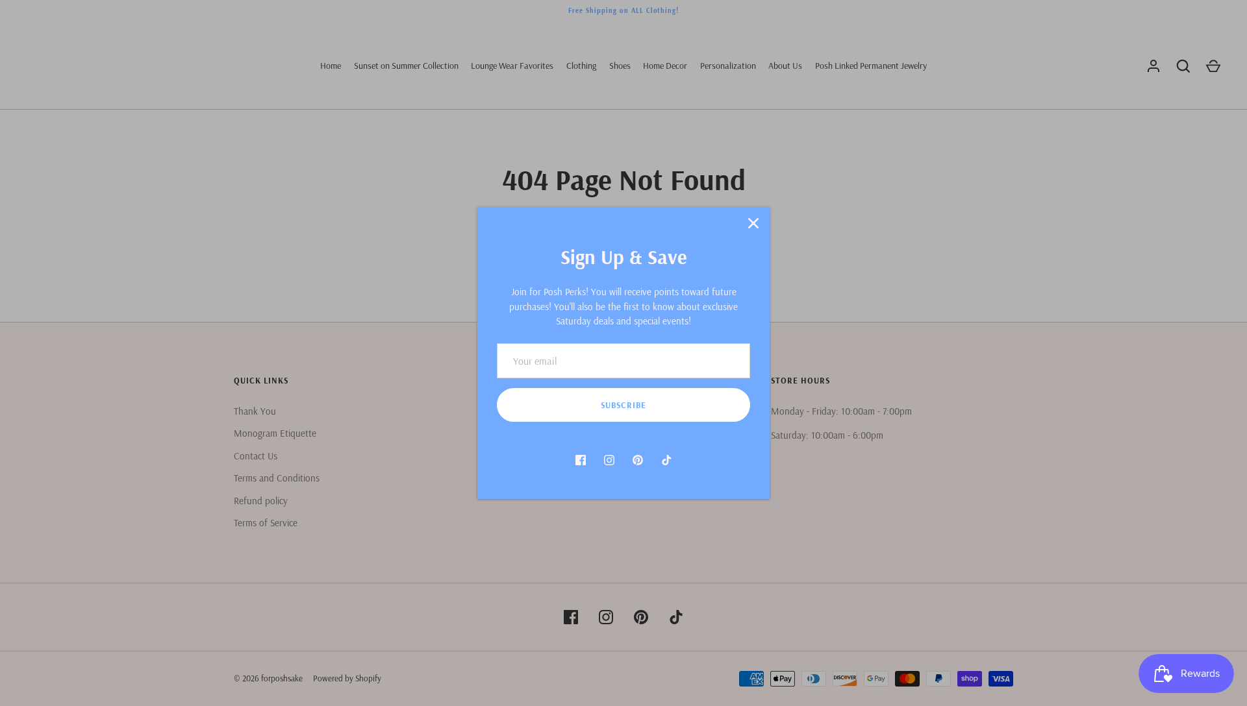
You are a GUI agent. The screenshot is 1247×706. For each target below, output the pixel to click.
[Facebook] (580, 460)
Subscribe (623, 405)
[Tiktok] (666, 460)
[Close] (753, 223)
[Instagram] (609, 460)
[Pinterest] (638, 460)
